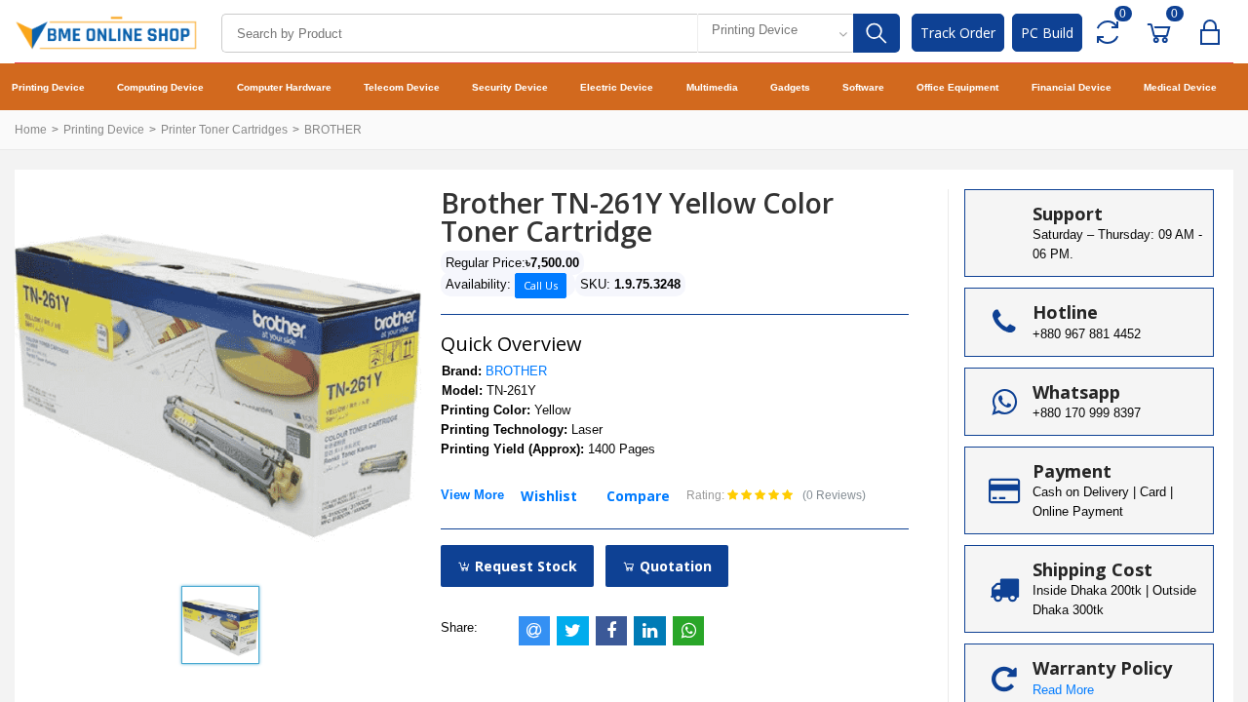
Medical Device (1180, 87)
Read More (1063, 689)
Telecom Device (402, 87)
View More (472, 495)
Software (863, 87)
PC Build (1047, 32)
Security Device (510, 87)
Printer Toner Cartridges (224, 129)
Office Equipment (957, 87)
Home (31, 129)
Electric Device (616, 87)
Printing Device (48, 87)
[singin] (1214, 33)
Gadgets (790, 87)
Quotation (674, 566)
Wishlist (549, 496)
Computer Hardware (284, 87)
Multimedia (712, 87)
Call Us (541, 285)
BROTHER (333, 129)
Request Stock (524, 566)
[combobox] (775, 33)
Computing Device (160, 87)
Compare (638, 496)
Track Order (957, 32)
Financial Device (1072, 87)
